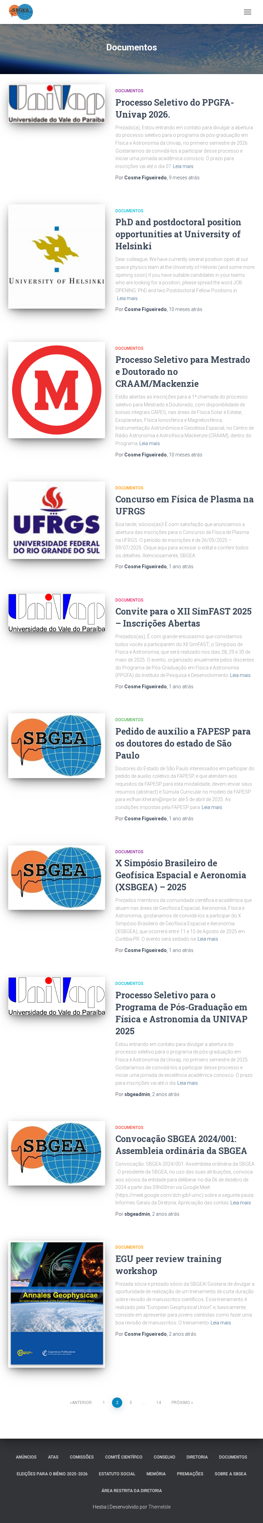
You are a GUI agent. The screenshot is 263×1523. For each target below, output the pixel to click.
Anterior (82, 1402)
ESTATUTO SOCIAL (117, 1474)
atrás (184, 177)
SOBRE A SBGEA (231, 1474)
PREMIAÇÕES (190, 1474)
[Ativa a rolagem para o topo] (249, 1509)
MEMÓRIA (156, 1474)
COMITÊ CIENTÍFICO (123, 1457)
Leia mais (183, 166)
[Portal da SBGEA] (23, 12)
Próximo (181, 1402)
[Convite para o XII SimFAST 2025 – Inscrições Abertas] (56, 612)
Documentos (129, 90)
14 (158, 1402)
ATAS (53, 1457)
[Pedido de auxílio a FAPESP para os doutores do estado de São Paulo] (56, 745)
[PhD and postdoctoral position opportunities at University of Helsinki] (56, 256)
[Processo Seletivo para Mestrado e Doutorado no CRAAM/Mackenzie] (56, 390)
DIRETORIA (197, 1457)
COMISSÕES (82, 1457)
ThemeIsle (159, 1507)
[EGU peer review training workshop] (56, 1304)
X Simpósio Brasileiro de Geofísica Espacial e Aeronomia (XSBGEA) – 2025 (180, 875)
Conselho (164, 1457)
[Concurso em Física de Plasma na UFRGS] (56, 520)
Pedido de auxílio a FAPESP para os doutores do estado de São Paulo (183, 743)
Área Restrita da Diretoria (131, 1490)
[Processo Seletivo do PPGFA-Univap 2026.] (56, 103)
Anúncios (26, 1457)
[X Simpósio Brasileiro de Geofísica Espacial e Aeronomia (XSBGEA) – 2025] (56, 877)
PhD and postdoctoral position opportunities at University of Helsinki (178, 234)
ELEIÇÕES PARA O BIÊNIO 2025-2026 (52, 1474)
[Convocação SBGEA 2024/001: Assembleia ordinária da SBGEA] (56, 1153)
